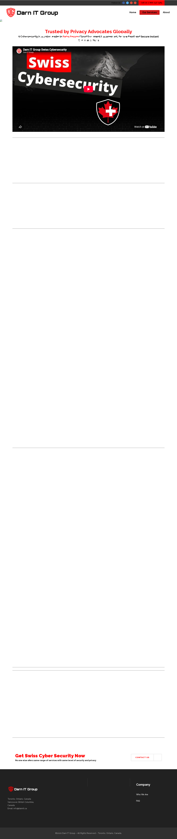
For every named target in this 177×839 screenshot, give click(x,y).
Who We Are (142, 794)
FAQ (138, 801)
